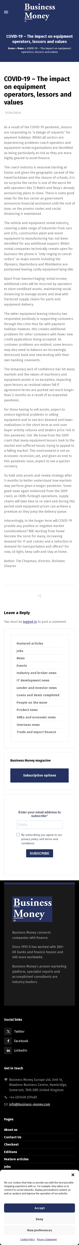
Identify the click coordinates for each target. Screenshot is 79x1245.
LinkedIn (20, 1050)
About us (10, 1130)
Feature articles (16, 1159)
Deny (39, 1219)
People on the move (32, 702)
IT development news (33, 680)
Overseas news (28, 725)
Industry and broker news (37, 673)
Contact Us (12, 1137)
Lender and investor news (37, 688)
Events (22, 666)
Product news (27, 710)
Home (11, 48)
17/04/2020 (13, 113)
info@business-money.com (29, 1104)
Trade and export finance (36, 732)
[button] (73, 1175)
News (20, 48)
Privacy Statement (47, 1239)
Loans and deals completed (38, 695)
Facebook (21, 1041)
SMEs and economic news (36, 717)
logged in (30, 622)
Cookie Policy (27, 1239)
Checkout (11, 1144)
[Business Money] (39, 12)
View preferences (39, 1230)
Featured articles (30, 643)
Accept (40, 1208)
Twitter (19, 1031)
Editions (10, 1152)
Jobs (20, 651)
